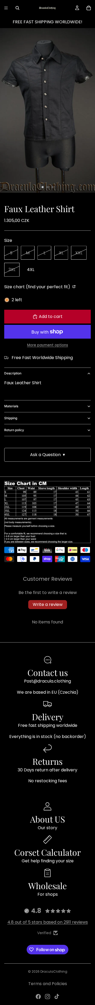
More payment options (47, 345)
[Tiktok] (57, 996)
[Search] (17, 8)
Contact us (47, 672)
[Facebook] (38, 996)
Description (12, 373)
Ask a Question (47, 455)
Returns (47, 761)
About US (47, 819)
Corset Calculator (47, 852)
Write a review (48, 604)
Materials (11, 406)
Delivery (47, 716)
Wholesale (47, 885)
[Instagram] (47, 996)
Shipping (10, 418)
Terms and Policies (47, 984)
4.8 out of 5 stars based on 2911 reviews (47, 922)
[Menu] (6, 8)
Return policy (14, 430)
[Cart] (88, 8)
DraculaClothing (53, 971)
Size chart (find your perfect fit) (37, 287)
